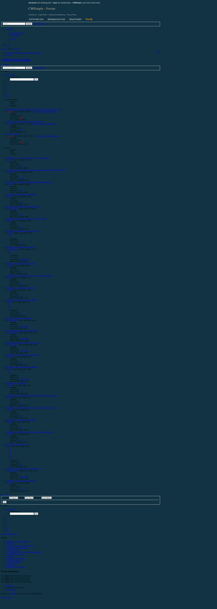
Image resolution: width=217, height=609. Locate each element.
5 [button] (5, 90)
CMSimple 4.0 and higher (16, 59)
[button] (9, 75)
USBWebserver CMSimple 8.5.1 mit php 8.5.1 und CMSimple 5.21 (29, 432)
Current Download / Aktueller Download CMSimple (24, 122)
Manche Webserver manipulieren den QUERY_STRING (25, 219)
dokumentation (56, 19)
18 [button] (6, 94)
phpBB (12, 594)
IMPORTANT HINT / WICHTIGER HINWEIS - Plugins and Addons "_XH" (33, 109)
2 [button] (5, 84)
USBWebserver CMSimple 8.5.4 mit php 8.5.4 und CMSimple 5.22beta (31, 408)
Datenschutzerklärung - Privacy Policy (62, 15)
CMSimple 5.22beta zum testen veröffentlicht (21, 367)
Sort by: (22, 498)
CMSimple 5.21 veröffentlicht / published (20, 420)
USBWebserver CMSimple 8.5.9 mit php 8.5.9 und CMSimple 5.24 (29, 182)
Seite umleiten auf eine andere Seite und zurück (22, 207)
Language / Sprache (12, 134)
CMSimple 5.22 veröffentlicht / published (20, 288)
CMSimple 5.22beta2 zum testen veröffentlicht (22, 355)
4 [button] (5, 88)
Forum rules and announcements (45, 112)
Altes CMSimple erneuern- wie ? (17, 444)
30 (16, 49)
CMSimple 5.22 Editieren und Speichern (19, 247)
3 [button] (5, 86)
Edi (9, 446)
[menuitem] (17, 33)
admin (10, 112)
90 (18, 49)
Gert (9, 124)
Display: (6, 498)
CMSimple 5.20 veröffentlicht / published (20, 481)
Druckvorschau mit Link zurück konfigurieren (21, 330)
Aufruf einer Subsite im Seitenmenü (18, 318)
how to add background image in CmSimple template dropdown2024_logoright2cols (35, 170)
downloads (75, 19)
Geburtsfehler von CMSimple (16, 383)
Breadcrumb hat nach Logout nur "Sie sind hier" (22, 343)
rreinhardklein (13, 249)
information (36, 19)
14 (14, 49)
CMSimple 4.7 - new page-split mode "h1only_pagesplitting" (27, 158)
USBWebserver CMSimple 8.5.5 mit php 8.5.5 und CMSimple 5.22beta (31, 395)
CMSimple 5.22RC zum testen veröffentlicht (21, 300)
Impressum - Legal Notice (38, 15)
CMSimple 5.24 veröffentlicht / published (20, 194)
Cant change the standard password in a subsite (22, 231)
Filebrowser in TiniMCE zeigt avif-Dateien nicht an (23, 469)
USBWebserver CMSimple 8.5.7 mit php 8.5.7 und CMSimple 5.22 (29, 276)
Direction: (37, 498)
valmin (10, 172)
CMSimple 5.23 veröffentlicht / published (20, 263)
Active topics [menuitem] (4, 49)
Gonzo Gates (12, 209)
